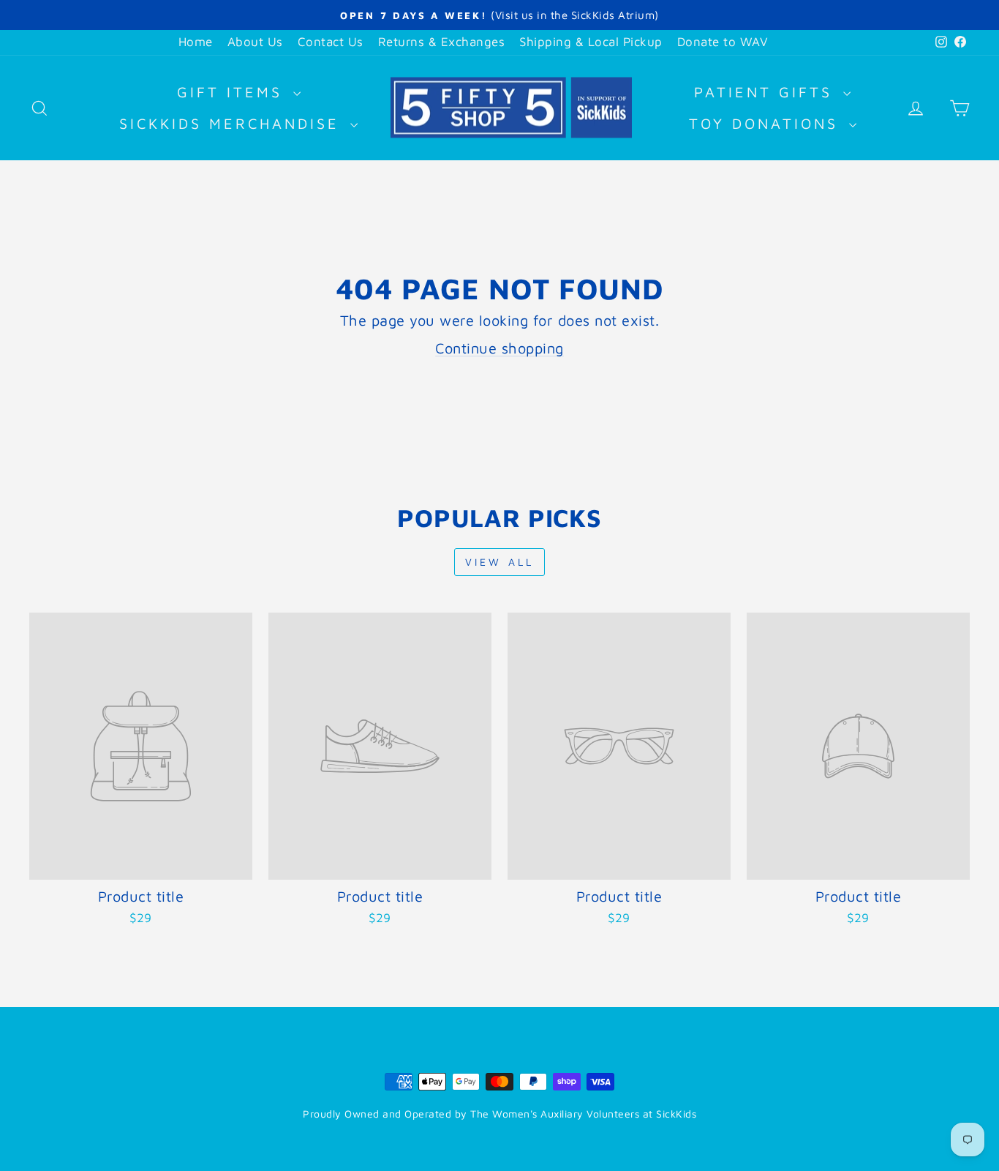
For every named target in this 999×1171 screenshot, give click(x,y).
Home (195, 41)
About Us (255, 41)
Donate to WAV (723, 41)
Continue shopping (499, 348)
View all (500, 561)
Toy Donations (767, 123)
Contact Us (330, 41)
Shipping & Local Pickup (591, 41)
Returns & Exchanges (441, 41)
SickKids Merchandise (233, 123)
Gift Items (233, 91)
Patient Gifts (767, 91)
